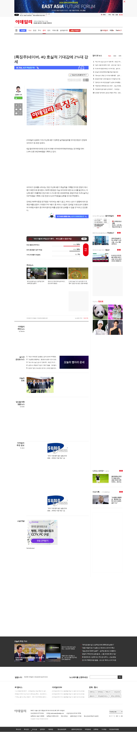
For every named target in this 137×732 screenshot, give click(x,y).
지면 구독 (85, 318)
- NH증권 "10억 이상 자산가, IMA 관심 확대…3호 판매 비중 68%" (31, 694)
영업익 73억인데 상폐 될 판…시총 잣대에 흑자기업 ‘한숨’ (100, 654)
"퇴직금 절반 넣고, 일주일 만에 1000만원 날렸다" (97, 645)
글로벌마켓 (64, 30)
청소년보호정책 (62, 729)
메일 (16, 109)
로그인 (121, 14)
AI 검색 (23, 30)
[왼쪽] (51, 378)
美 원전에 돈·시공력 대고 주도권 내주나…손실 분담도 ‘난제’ (101, 657)
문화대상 (92, 692)
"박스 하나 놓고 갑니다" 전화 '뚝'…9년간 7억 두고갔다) (42, 362)
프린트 (20, 109)
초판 (116, 14)
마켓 (112, 30)
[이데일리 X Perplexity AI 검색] (51, 67)
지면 (113, 14)
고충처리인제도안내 (76, 729)
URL (20, 113)
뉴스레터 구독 (78, 318)
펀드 (48, 30)
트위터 (20, 105)
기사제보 (103, 729)
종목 (44, 30)
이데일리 (33, 22)
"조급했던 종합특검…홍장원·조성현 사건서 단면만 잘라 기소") (45, 359)
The (119, 30)
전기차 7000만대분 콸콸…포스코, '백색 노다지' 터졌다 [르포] (101, 660)
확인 (120, 677)
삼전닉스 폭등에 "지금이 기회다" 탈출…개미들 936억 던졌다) (44, 365)
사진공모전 (116, 692)
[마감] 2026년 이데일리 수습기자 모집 (35, 677)
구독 (109, 14)
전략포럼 (100, 692)
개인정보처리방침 (114, 729)
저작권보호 (88, 729)
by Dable (22, 406)
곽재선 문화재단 (115, 696)
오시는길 (34, 729)
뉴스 (109, 56)
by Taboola (21, 331)
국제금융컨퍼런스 (102, 696)
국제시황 (55, 30)
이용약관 (50, 729)
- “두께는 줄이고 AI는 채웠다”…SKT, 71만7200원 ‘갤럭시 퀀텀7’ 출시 (31, 697)
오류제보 (95, 729)
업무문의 (42, 729)
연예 (120, 56)
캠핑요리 (92, 696)
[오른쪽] (52, 378)
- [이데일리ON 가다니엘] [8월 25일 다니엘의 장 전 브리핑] (67, 691)
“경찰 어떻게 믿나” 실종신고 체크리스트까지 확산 (97, 648)
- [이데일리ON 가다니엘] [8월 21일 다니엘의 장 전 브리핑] (67, 697)
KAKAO (16, 113)
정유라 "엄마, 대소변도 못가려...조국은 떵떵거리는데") (42, 368)
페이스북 (16, 105)
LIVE (16, 15)
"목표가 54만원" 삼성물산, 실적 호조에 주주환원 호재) (42, 356)
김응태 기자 (18, 94)
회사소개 (18, 729)
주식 (39, 30)
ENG (104, 14)
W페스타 (108, 692)
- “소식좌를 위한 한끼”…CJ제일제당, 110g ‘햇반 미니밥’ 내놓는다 (31, 691)
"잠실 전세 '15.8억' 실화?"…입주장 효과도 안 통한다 (98, 651)
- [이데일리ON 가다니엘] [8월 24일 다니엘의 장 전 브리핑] (67, 694)
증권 (34, 30)
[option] (52, 15)
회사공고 (26, 729)
